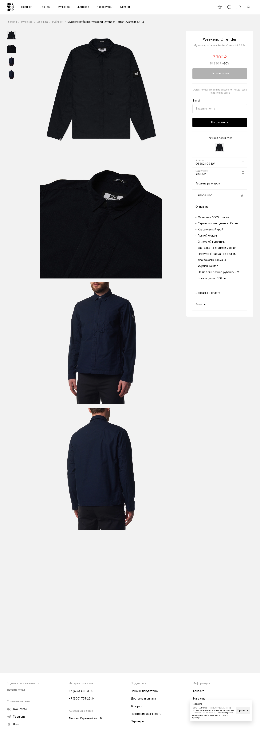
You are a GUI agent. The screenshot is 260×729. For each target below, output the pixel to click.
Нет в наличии (220, 73)
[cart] (239, 7)
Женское (83, 7)
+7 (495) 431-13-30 (81, 691)
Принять (243, 710)
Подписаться (219, 122)
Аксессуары (104, 7)
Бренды (45, 7)
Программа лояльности (146, 714)
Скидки (125, 7)
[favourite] (220, 7)
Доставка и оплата (143, 698)
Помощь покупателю (144, 691)
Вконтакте (20, 709)
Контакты (199, 691)
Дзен (16, 724)
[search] (229, 7)
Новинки (26, 7)
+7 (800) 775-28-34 (82, 698)
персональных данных (202, 713)
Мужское (64, 7)
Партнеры (137, 721)
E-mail (196, 100)
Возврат (136, 706)
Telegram (19, 717)
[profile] (248, 7)
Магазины (199, 698)
